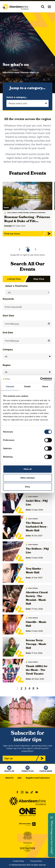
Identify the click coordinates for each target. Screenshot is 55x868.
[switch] (48, 440)
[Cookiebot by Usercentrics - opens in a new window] (40, 379)
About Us (9, 778)
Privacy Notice (36, 861)
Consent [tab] (10, 386)
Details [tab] (27, 386)
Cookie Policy (18, 861)
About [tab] (45, 386)
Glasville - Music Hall (36, 624)
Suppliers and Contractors (38, 778)
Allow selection (27, 478)
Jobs (19, 778)
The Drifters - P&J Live (37, 551)
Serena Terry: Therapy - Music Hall (36, 644)
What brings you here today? (51, 837)
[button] (49, 6)
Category (8, 349)
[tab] (26, 241)
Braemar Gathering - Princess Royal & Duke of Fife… (27, 219)
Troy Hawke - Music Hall (34, 571)
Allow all (27, 469)
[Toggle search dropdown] (42, 6)
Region (7, 365)
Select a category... (16, 97)
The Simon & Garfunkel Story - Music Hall (37, 527)
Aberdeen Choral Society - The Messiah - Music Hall (37, 598)
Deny (27, 487)
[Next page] (37, 688)
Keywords (8, 298)
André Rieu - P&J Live (37, 503)
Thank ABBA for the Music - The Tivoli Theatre (36, 670)
